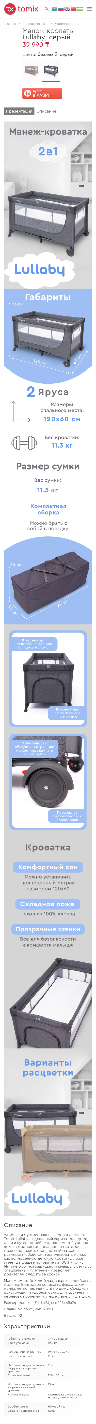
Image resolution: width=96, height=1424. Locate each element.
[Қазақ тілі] (54, 8)
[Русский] (61, 8)
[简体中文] (74, 8)
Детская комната (35, 23)
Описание (46, 111)
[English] (67, 8)
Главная (10, 23)
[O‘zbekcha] (80, 8)
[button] (46, 8)
